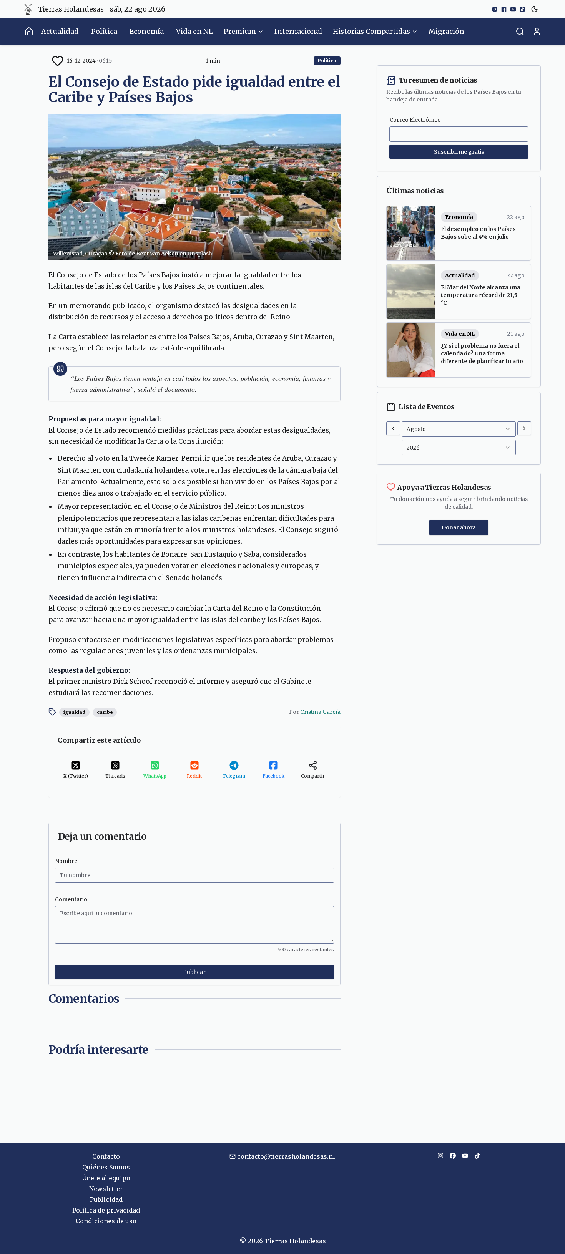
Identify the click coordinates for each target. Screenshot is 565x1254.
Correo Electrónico (415, 119)
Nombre (66, 861)
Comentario (71, 899)
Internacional (298, 31)
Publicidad (106, 1199)
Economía (147, 31)
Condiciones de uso (106, 1221)
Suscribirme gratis (459, 151)
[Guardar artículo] (57, 60)
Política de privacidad (106, 1210)
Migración (446, 31)
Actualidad (60, 31)
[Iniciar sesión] (537, 31)
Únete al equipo (106, 1178)
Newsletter (106, 1189)
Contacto (106, 1156)
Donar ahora (459, 527)
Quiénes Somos (106, 1167)
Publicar (194, 972)
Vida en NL (194, 31)
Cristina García (320, 711)
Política (104, 31)
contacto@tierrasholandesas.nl (286, 1156)
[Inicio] (29, 31)
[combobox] (459, 429)
